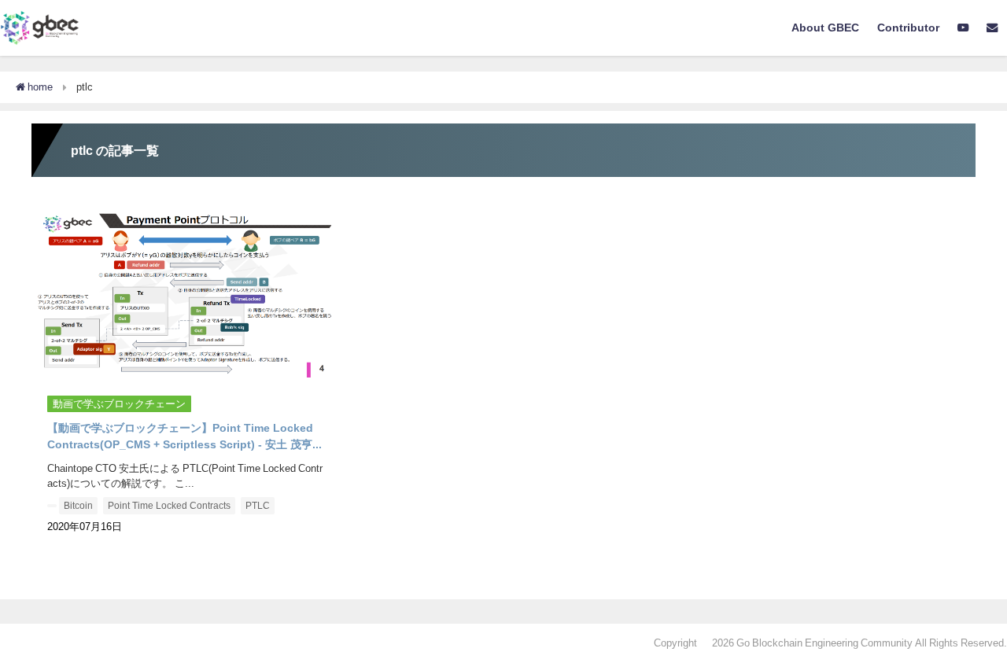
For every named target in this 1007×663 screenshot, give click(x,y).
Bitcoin (78, 505)
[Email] (992, 28)
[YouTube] (963, 28)
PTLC (257, 505)
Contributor (908, 27)
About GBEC (825, 27)
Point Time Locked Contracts (169, 505)
